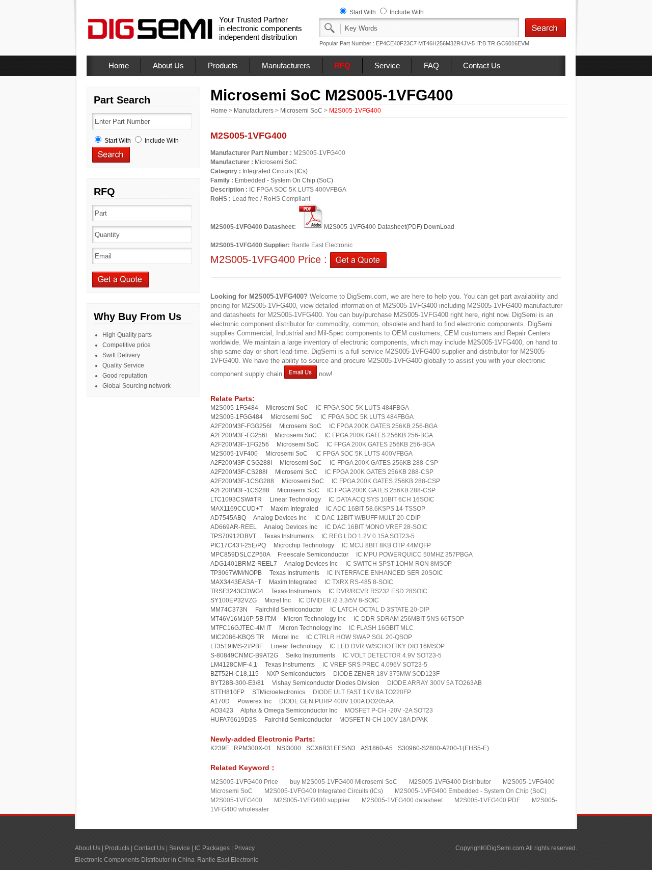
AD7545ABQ (228, 517)
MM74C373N (229, 609)
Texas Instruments (289, 536)
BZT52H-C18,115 (234, 673)
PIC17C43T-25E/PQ (238, 545)
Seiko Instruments (310, 655)
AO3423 (221, 710)
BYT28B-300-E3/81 (237, 683)
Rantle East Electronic (227, 859)
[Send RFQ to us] (358, 259)
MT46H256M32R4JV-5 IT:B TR (456, 43)
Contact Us (482, 65)
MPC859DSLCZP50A (240, 554)
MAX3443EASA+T (235, 582)
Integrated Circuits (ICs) (275, 171)
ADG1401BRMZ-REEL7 (243, 563)
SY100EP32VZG (233, 600)
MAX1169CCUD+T (236, 508)
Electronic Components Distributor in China (135, 859)
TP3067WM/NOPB (236, 572)
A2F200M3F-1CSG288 (242, 481)
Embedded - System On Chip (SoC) (284, 180)
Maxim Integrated (294, 508)
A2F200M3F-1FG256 (239, 444)
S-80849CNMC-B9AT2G (244, 655)
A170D (220, 701)
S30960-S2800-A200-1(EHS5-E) (443, 748)
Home (118, 65)
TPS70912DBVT (233, 536)
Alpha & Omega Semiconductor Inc (288, 710)
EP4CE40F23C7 (396, 43)
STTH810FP (227, 692)
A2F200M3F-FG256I (238, 435)
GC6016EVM (513, 43)
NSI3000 (289, 748)
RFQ (342, 65)
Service (387, 65)
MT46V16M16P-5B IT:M (243, 618)
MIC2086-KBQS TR (237, 637)
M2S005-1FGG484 (236, 416)
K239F (219, 748)
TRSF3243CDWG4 (236, 591)
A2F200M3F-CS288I (238, 472)
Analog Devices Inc (280, 517)
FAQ (431, 65)
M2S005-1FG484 (234, 407)
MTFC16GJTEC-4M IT (240, 627)
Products (223, 65)
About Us (168, 65)
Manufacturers (286, 65)
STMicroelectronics (278, 692)
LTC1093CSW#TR (236, 499)
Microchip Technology (304, 545)
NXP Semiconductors (295, 673)
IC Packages (212, 848)
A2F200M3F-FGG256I (240, 426)
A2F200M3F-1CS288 (239, 490)
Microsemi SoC (301, 110)
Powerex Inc (254, 701)
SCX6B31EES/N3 (331, 748)
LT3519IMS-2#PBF (236, 646)
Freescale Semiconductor (313, 554)
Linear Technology (295, 499)
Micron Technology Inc (315, 618)
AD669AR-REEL (233, 527)
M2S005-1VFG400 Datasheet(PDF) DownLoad (389, 226)
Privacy (244, 848)
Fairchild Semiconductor (288, 609)
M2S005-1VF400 (234, 453)
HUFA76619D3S (233, 719)
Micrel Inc (277, 600)
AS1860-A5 (377, 748)
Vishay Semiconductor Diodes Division (325, 683)
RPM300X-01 (252, 748)
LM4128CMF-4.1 (233, 664)
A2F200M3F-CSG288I (241, 462)
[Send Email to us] (300, 374)
